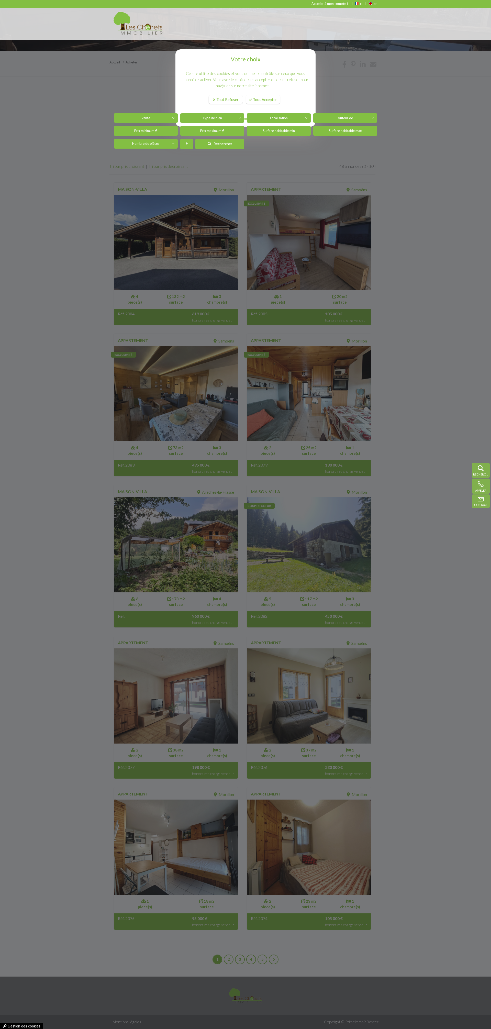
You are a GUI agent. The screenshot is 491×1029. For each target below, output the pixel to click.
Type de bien (212, 118)
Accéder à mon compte (328, 4)
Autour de (345, 118)
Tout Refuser (227, 99)
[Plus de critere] (186, 144)
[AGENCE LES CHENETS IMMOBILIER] (142, 25)
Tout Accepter (264, 99)
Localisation (279, 118)
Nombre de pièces (145, 143)
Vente (145, 118)
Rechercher (221, 143)
